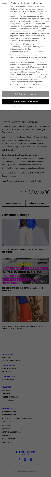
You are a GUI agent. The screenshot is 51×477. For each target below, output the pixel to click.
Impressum (38, 107)
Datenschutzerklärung (35, 77)
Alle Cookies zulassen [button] (25, 94)
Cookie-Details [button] (14, 107)
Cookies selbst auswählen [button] (25, 101)
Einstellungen (15, 82)
